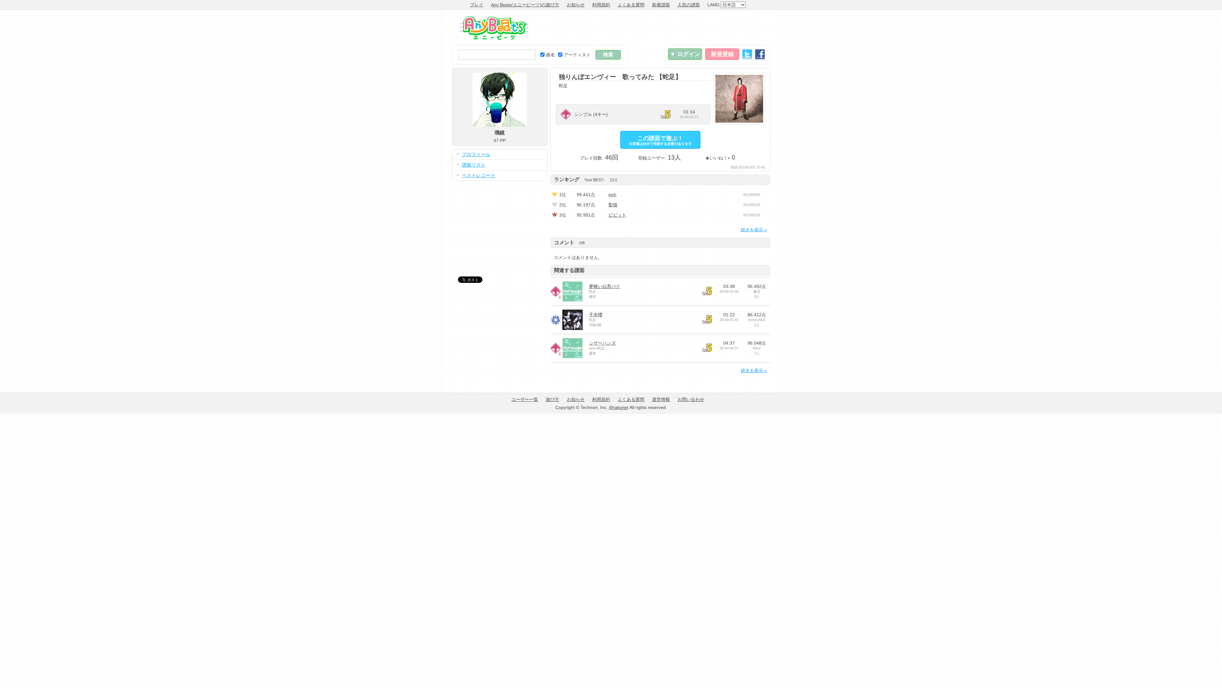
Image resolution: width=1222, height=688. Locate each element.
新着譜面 (661, 4)
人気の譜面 (689, 4)
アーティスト (577, 54)
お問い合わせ (691, 399)
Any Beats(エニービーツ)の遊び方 (525, 4)
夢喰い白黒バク (604, 286)
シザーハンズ (602, 343)
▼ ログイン (685, 54)
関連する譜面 (569, 270)
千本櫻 (595, 314)
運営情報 (661, 399)
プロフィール (476, 154)
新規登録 (722, 54)
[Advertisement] (654, 27)
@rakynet (618, 407)
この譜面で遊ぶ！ (660, 140)
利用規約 (601, 4)
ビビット (617, 215)
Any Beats (494, 28)
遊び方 (552, 399)
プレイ (476, 4)
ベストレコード (478, 175)
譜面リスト (474, 165)
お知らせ (576, 4)
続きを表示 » (754, 229)
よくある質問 (631, 4)
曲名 (550, 54)
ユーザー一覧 (524, 399)
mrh (612, 194)
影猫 (612, 204)
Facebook (760, 54)
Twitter (747, 54)
